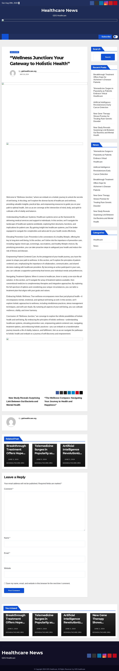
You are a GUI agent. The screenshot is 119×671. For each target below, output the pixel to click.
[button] (96, 37)
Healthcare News (59, 10)
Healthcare (14, 52)
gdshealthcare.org (28, 71)
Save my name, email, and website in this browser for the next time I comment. (38, 583)
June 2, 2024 (99, 629)
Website (7, 568)
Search (97, 49)
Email (7, 553)
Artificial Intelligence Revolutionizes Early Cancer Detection (73, 453)
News (95, 246)
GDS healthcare (79, 669)
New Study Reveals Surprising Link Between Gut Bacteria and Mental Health (23, 401)
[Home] (5, 37)
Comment (8, 489)
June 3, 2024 (13, 459)
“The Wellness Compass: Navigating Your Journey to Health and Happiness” (63, 401)
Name (7, 538)
